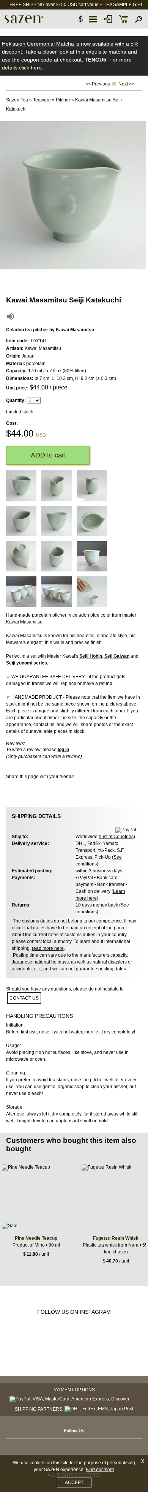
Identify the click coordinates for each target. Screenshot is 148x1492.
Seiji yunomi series (26, 663)
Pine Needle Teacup (36, 1238)
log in (63, 749)
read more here (48, 948)
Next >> (126, 84)
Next (140, 195)
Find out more (100, 1469)
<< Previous (97, 84)
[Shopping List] (123, 19)
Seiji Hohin (90, 656)
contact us (24, 998)
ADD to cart (47, 455)
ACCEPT (74, 1482)
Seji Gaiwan (116, 656)
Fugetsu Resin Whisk (116, 1238)
